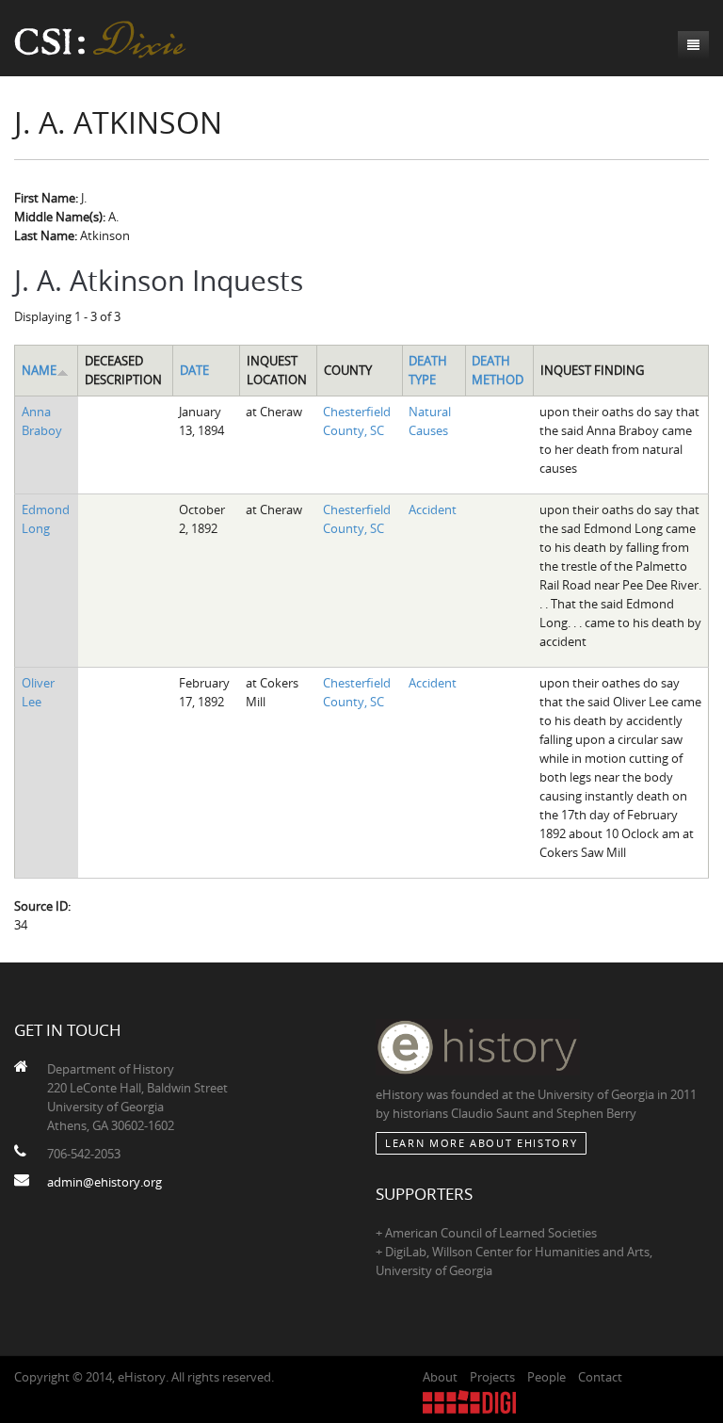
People (546, 1376)
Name (39, 370)
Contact (600, 1376)
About (440, 1376)
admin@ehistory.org (104, 1181)
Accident (433, 509)
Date (194, 370)
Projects (492, 1376)
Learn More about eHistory (481, 1143)
